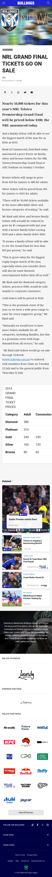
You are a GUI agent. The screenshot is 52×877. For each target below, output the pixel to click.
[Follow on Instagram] (47, 824)
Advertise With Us (38, 861)
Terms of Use (20, 855)
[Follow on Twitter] (42, 824)
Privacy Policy (32, 855)
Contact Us (25, 861)
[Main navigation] (3, 3)
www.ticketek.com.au (16, 359)
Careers (10, 861)
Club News (7, 50)
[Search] (48, 3)
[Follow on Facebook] (37, 824)
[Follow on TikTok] (32, 824)
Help (17, 861)
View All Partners (26, 812)
